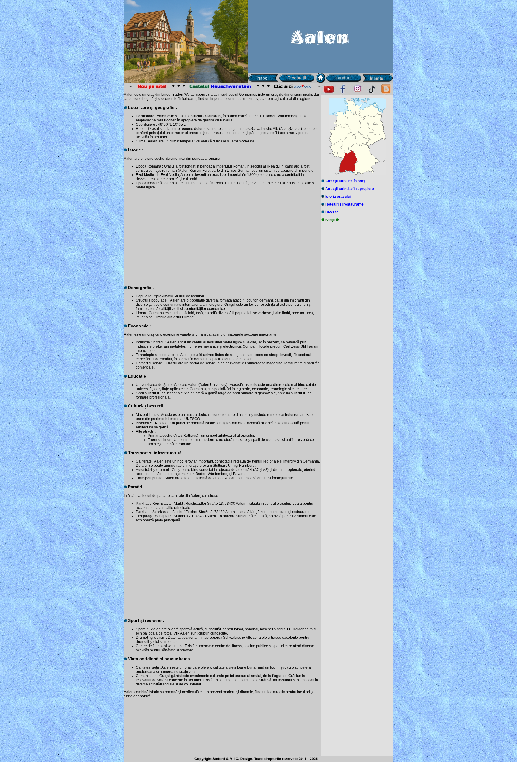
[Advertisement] (223, 235)
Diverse (332, 212)
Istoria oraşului (338, 196)
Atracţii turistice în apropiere (349, 189)
